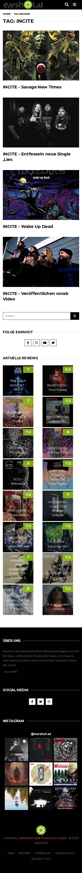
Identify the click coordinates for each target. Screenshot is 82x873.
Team (11, 853)
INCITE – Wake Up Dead (28, 226)
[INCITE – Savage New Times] (41, 56)
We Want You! (41, 858)
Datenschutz (65, 853)
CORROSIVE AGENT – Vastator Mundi (18, 542)
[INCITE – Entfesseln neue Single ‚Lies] (41, 123)
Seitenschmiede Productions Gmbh (43, 838)
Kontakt (25, 853)
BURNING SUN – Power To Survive (18, 417)
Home (6, 14)
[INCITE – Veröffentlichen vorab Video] (41, 262)
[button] (16, 749)
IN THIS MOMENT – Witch (18, 385)
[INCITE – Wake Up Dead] (41, 195)
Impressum (43, 853)
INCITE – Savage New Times (32, 87)
